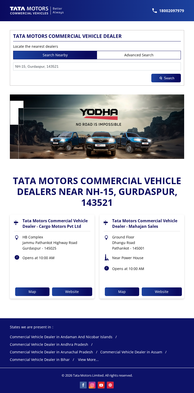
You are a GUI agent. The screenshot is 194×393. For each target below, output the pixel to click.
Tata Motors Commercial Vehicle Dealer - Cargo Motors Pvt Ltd (55, 223)
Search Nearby (55, 55)
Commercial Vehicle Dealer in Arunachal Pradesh (51, 352)
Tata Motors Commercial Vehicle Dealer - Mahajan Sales (144, 223)
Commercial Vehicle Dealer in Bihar (40, 360)
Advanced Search (139, 55)
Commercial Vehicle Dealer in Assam (131, 352)
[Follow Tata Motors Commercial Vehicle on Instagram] (92, 385)
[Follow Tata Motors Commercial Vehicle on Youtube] (101, 385)
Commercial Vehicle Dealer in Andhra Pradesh (49, 344)
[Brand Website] (110, 385)
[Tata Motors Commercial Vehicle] (37, 11)
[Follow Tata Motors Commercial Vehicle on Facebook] (83, 385)
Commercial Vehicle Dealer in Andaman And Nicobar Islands (61, 337)
